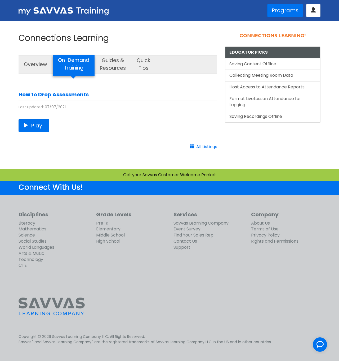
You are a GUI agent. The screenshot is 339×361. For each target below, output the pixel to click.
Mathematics (32, 229)
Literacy (27, 223)
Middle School (110, 235)
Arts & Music (31, 253)
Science (27, 235)
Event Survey (186, 229)
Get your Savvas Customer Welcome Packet (169, 175)
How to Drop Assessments (54, 94)
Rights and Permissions (274, 241)
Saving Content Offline (252, 64)
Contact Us (185, 241)
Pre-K (102, 223)
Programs (285, 10)
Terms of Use (265, 229)
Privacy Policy (265, 235)
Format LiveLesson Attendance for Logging (265, 102)
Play (36, 125)
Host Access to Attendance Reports (267, 87)
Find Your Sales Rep (193, 235)
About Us (260, 223)
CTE (23, 265)
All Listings (206, 147)
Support (181, 247)
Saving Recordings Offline (255, 116)
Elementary (108, 229)
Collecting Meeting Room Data (261, 75)
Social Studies (33, 241)
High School (108, 241)
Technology (31, 259)
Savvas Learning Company (201, 223)
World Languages (36, 247)
